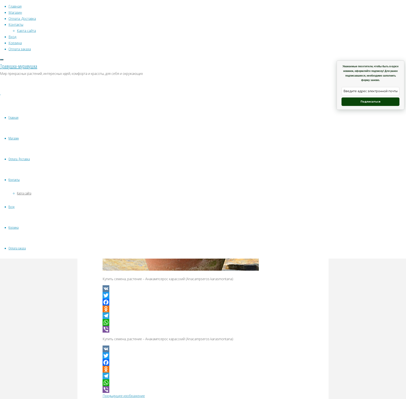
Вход (11, 206)
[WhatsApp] (203, 322)
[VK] (203, 288)
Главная (13, 117)
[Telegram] (203, 315)
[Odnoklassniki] (203, 309)
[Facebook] (203, 302)
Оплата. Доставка (19, 158)
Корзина (13, 227)
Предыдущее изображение (124, 396)
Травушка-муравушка (18, 66)
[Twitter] (203, 295)
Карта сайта (24, 193)
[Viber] (203, 329)
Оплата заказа (17, 248)
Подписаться (370, 101)
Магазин (13, 138)
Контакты (14, 179)
